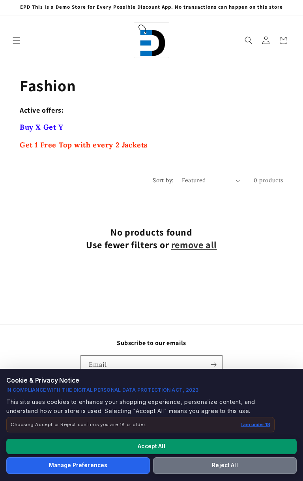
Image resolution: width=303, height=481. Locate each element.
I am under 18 (255, 424)
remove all (194, 245)
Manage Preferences (78, 465)
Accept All (151, 446)
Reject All (225, 465)
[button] (16, 40)
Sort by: (163, 180)
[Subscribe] (213, 364)
